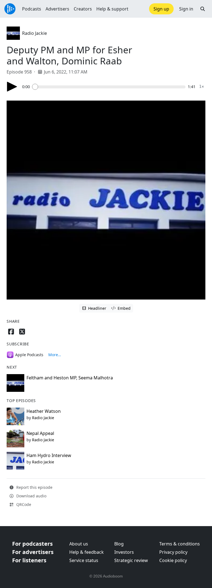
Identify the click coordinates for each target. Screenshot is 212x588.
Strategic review (131, 560)
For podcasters (32, 543)
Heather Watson (43, 411)
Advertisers (57, 9)
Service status (83, 560)
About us (78, 544)
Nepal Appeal (40, 433)
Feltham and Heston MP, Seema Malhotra (69, 378)
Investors (124, 552)
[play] (12, 86)
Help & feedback (86, 552)
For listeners (29, 560)
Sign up (161, 9)
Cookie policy (173, 560)
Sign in (186, 9)
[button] (203, 8)
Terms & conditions (179, 544)
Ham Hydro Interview (48, 455)
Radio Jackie (34, 33)
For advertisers (33, 552)
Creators (83, 9)
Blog (119, 544)
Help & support (112, 9)
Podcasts (31, 9)
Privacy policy (173, 552)
